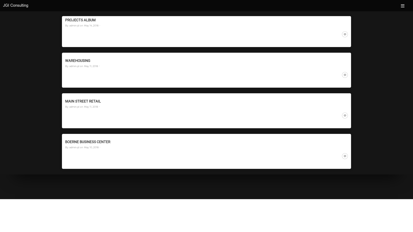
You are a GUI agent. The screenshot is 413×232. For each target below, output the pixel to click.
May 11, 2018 (91, 66)
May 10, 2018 (91, 147)
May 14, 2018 (91, 25)
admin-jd (74, 25)
